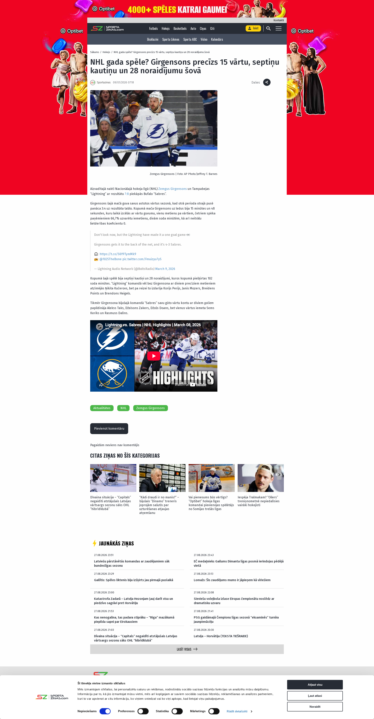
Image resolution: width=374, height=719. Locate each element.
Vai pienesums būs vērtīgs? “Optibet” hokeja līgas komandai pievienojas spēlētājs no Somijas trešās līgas (211, 503)
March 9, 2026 (165, 269)
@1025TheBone (111, 259)
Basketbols (180, 28)
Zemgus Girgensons (172, 189)
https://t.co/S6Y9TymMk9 (118, 254)
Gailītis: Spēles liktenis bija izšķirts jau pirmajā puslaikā (133, 580)
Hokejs (166, 28)
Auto (193, 28)
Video (204, 39)
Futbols (153, 28)
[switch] (143, 711)
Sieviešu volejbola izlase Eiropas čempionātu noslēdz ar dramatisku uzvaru (234, 601)
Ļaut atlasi (315, 695)
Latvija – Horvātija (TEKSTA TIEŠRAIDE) (221, 636)
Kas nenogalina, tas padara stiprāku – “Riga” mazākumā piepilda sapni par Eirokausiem (134, 620)
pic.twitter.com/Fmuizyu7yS (141, 259)
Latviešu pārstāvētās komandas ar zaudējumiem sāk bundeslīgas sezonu (131, 563)
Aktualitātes (101, 408)
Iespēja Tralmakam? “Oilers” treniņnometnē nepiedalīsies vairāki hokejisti (259, 501)
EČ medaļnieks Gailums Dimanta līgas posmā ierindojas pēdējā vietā (239, 563)
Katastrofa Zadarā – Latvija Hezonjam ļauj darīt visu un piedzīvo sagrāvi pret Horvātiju (133, 601)
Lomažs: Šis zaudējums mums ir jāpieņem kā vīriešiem (232, 580)
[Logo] (107, 28)
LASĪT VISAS (184, 649)
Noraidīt (315, 706)
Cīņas (203, 28)
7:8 (127, 194)
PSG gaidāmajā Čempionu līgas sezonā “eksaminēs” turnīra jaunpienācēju (236, 620)
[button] (279, 475)
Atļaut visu (315, 684)
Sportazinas (104, 82)
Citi (212, 28)
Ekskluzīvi (152, 39)
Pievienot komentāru (109, 428)
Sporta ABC (190, 39)
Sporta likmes (170, 39)
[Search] (268, 28)
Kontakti (278, 20)
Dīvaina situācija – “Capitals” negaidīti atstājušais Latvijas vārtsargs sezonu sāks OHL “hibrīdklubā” (110, 503)
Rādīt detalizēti (237, 711)
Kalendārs (217, 39)
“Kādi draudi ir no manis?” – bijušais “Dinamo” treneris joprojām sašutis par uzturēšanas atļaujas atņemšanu (159, 505)
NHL (123, 408)
